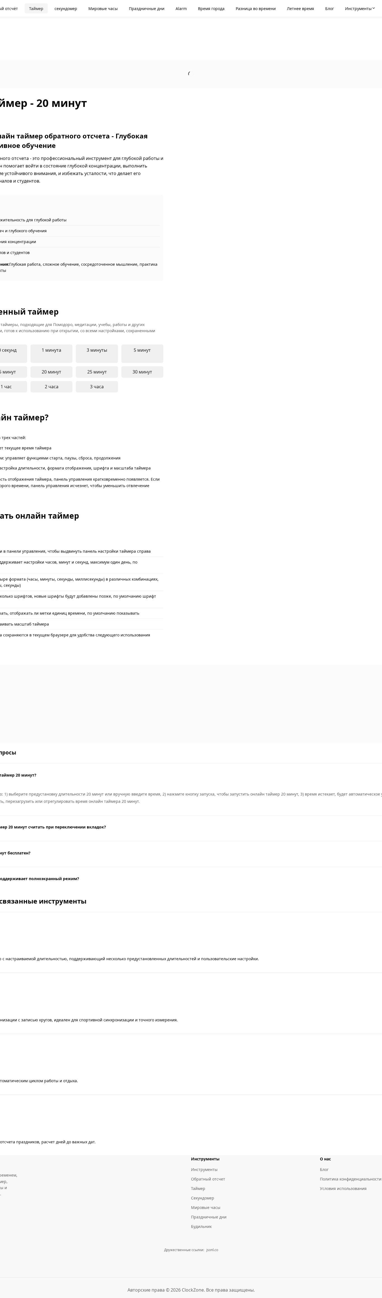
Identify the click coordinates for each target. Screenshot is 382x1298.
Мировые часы (205, 1207)
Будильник (201, 1226)
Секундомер (202, 1198)
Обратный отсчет (208, 1179)
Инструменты (204, 1169)
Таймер (198, 1188)
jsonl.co (212, 1249)
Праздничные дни (209, 1217)
